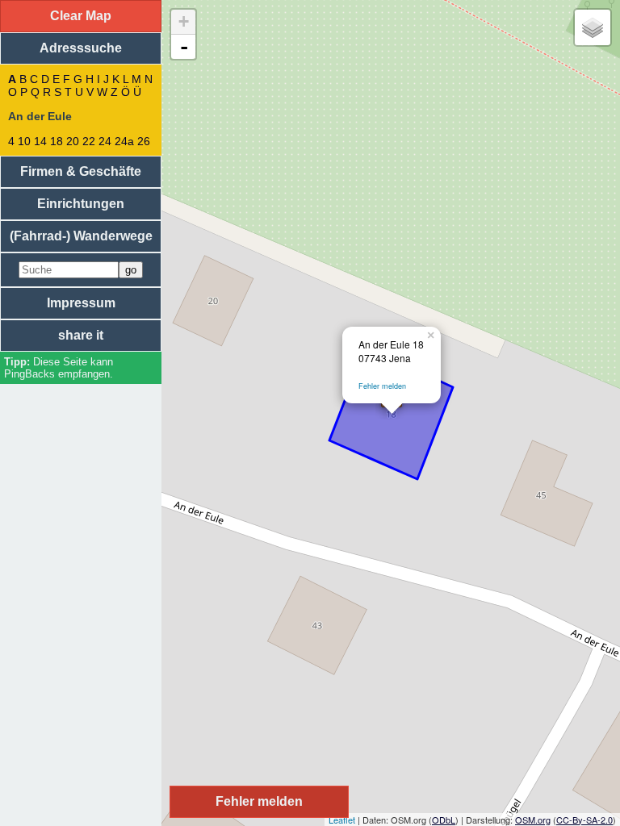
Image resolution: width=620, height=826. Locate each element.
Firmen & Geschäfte (80, 171)
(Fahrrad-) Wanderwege (81, 236)
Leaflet (342, 819)
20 (72, 141)
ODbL (443, 819)
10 (24, 141)
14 (40, 141)
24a (124, 141)
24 (104, 141)
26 (143, 141)
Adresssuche (81, 48)
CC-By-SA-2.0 (584, 819)
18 (56, 141)
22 (88, 141)
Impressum (81, 303)
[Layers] (592, 27)
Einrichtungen (80, 204)
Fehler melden (382, 386)
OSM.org (533, 819)
